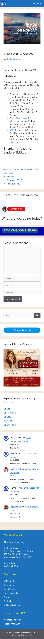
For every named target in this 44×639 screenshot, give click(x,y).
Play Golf (8, 421)
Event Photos (10, 589)
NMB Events (9, 581)
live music (11, 176)
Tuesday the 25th (12, 624)
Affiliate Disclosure (12, 605)
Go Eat (7, 409)
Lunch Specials (11, 593)
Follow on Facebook (22, 330)
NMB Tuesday (13, 184)
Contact (7, 601)
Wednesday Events (13, 620)
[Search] (37, 315)
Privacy (7, 597)
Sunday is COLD (14, 180)
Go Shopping (10, 425)
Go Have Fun (10, 413)
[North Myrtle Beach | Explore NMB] (3, 3)
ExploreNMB (15, 469)
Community (9, 585)
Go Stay (7, 417)
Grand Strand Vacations (21, 118)
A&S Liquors (15, 130)
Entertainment (13, 169)
